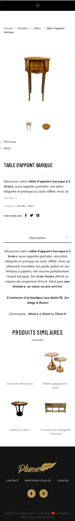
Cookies (63, 480)
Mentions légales (38, 480)
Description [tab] (37, 238)
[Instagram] (43, 493)
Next (7, 148)
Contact (12, 480)
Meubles (23, 28)
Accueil (8, 28)
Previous (10, 142)
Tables (37, 28)
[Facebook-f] (31, 493)
